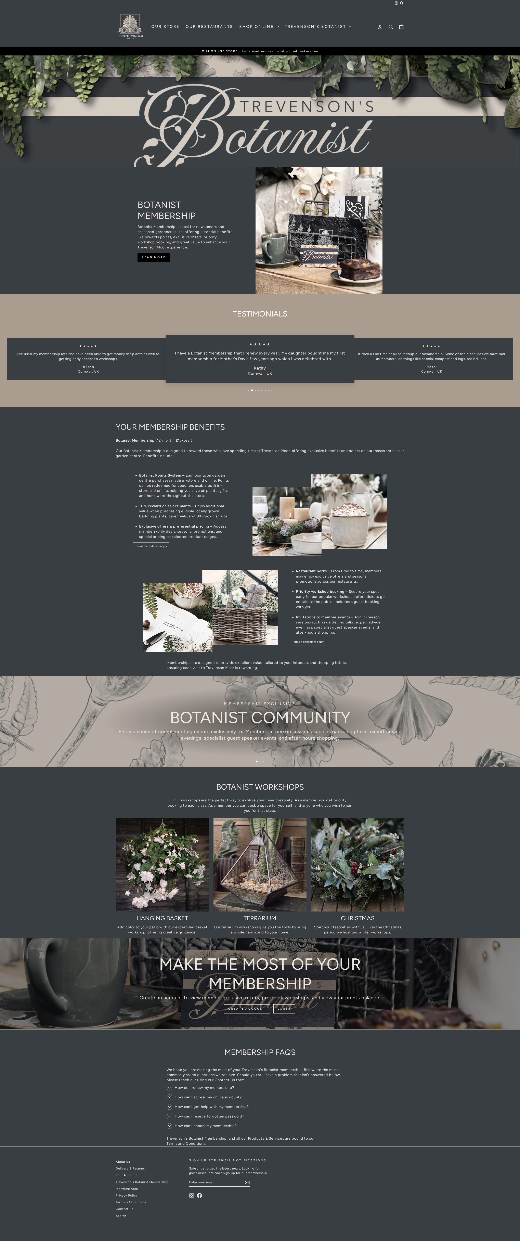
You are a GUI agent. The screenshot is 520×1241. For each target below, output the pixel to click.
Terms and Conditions (186, 1143)
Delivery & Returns (130, 1168)
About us (123, 1162)
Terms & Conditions (131, 1202)
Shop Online (257, 26)
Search (121, 1216)
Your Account (126, 1175)
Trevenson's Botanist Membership (142, 1182)
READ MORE (154, 257)
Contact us (124, 1209)
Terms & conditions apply (151, 546)
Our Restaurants (209, 26)
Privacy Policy (127, 1195)
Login (284, 1008)
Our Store (165, 26)
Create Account (247, 1008)
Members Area (127, 1189)
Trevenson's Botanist (316, 26)
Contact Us (225, 1080)
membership (257, 1173)
